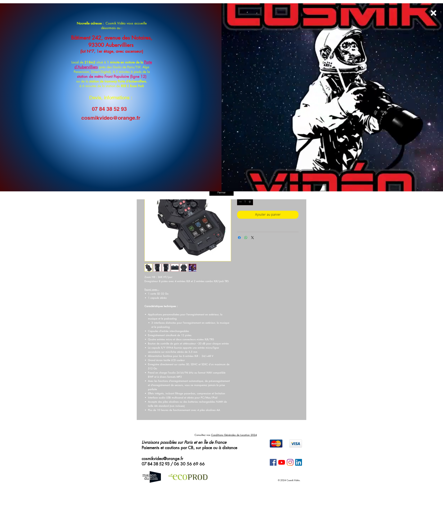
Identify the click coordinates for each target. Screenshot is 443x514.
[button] (221, 192)
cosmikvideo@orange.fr (110, 118)
